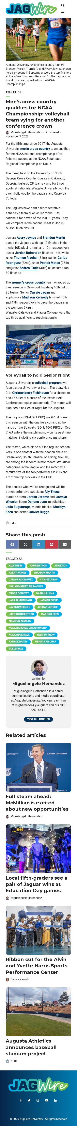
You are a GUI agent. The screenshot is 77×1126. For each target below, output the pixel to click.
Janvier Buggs (38, 512)
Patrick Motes (50, 263)
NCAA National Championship (28, 628)
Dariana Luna (37, 502)
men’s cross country (35, 149)
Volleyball (16, 648)
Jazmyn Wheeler (19, 607)
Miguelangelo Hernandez (26, 132)
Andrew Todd (29, 268)
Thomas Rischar (26, 258)
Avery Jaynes (26, 238)
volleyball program (48, 383)
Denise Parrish (20, 979)
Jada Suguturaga (18, 507)
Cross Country (19, 593)
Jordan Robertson (28, 253)
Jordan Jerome (38, 497)
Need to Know (45, 634)
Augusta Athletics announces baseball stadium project (31, 1047)
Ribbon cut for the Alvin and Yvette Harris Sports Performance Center (36, 966)
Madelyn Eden (50, 614)
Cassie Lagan (40, 292)
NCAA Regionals (19, 634)
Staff (14, 1060)
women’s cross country (29, 282)
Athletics (14, 92)
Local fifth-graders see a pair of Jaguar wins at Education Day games (37, 884)
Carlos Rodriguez (21, 579)
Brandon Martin (54, 238)
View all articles (38, 719)
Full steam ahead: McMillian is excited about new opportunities (37, 803)
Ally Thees (52, 492)
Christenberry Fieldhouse (30, 393)
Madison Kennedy (35, 297)
